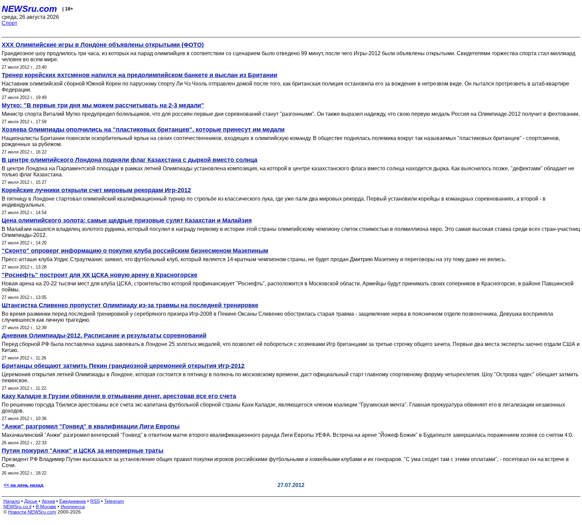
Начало (11, 501)
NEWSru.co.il (17, 506)
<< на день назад (23, 485)
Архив (48, 501)
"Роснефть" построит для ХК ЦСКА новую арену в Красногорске (99, 275)
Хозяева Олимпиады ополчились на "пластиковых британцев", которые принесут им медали (143, 129)
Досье (30, 501)
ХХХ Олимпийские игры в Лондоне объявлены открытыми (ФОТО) (103, 44)
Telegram (114, 501)
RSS (95, 501)
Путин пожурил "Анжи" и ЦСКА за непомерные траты (82, 450)
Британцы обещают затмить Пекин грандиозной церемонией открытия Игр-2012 (123, 365)
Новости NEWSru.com (32, 512)
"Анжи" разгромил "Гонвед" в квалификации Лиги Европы (91, 426)
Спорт (9, 23)
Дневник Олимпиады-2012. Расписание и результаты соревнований (104, 335)
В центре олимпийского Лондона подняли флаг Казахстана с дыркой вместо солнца (129, 159)
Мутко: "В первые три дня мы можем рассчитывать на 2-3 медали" (103, 105)
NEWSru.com (29, 9)
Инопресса (73, 506)
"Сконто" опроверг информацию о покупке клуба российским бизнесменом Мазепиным (135, 250)
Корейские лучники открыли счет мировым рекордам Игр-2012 (96, 190)
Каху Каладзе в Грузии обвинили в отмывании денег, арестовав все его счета (119, 396)
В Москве (46, 506)
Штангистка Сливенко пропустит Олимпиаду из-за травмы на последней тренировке (130, 305)
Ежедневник (72, 501)
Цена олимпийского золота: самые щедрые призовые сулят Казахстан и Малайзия (127, 220)
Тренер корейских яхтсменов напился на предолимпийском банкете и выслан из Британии (139, 75)
